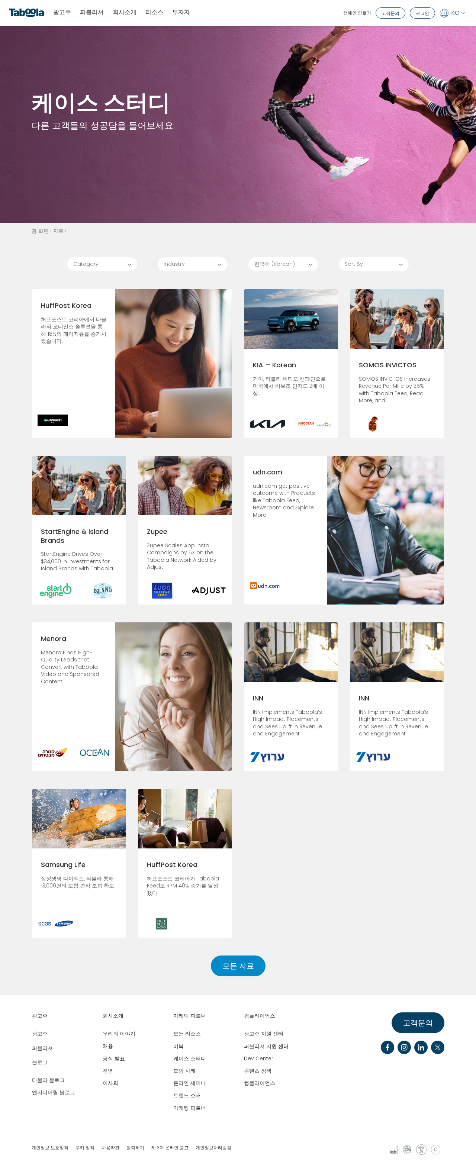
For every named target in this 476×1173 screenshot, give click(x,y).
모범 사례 (184, 1070)
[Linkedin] (421, 1047)
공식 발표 (114, 1058)
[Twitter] (437, 1047)
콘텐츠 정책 (257, 1070)
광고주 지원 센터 (263, 1033)
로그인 (422, 13)
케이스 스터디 (189, 1058)
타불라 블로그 (48, 1080)
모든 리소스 (187, 1033)
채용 (108, 1046)
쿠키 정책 (84, 1148)
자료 (58, 231)
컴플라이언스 (259, 1083)
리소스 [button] (154, 12)
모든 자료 (238, 966)
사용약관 (110, 1148)
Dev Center (258, 1058)
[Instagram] (404, 1047)
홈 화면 (40, 231)
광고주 (62, 12)
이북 (178, 1046)
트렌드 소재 (187, 1095)
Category (86, 264)
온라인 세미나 (189, 1083)
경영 (108, 1070)
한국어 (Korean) (274, 264)
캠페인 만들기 (357, 13)
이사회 (110, 1083)
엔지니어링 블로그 (53, 1092)
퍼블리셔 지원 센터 (266, 1046)
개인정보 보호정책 (50, 1148)
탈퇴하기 (135, 1148)
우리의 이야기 (119, 1033)
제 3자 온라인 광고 (170, 1148)
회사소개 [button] (124, 12)
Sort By (354, 264)
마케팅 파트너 (189, 1108)
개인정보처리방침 (213, 1148)
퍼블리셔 (92, 12)
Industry (174, 264)
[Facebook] (387, 1047)
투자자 (181, 12)
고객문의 (390, 13)
